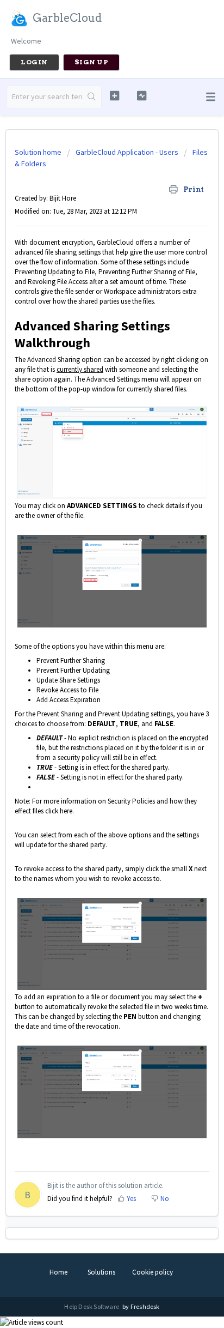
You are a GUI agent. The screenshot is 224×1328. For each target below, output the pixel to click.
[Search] (91, 97)
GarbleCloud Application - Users (127, 152)
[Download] (92, 671)
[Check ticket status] (142, 95)
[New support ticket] (114, 95)
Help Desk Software (92, 1306)
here (66, 811)
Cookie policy (152, 1272)
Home (58, 1272)
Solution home (39, 152)
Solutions (101, 1272)
